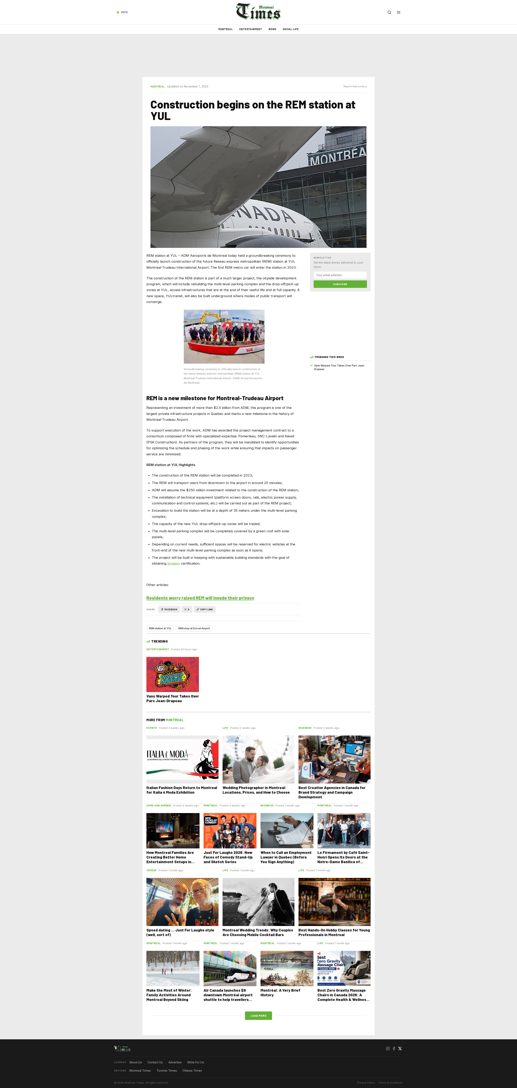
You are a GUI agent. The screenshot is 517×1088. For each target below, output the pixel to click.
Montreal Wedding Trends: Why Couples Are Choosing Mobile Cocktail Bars (258, 932)
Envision (173, 563)
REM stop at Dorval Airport (194, 628)
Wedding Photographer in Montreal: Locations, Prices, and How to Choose (256, 789)
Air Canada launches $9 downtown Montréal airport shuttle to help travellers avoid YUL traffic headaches (229, 997)
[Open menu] (398, 12)
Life (225, 727)
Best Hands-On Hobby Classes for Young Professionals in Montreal (334, 932)
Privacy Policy (366, 1082)
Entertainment (250, 29)
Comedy (151, 870)
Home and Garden (158, 805)
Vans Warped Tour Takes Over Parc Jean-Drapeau (339, 367)
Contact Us (155, 1062)
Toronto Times (167, 1070)
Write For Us (195, 1062)
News (272, 29)
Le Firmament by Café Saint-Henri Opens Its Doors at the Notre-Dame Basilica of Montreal (343, 859)
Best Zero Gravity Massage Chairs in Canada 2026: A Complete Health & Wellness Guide (342, 997)
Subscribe (340, 284)
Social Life (291, 29)
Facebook (170, 609)
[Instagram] (388, 1049)
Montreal (225, 29)
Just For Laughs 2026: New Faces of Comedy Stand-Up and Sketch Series (228, 857)
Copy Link (206, 609)
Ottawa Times (192, 1070)
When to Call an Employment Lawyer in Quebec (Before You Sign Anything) (286, 857)
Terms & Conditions (391, 1082)
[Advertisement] (258, 55)
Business (304, 727)
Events (151, 727)
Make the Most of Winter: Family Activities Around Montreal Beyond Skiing (169, 995)
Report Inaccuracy (355, 86)
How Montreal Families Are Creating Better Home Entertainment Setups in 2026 (170, 859)
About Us (135, 1062)
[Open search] (389, 12)
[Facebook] (394, 1049)
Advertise (175, 1062)
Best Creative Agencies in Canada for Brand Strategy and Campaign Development (332, 792)
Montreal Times (140, 1070)
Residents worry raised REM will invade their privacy (200, 597)
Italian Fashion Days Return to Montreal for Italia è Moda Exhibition (181, 789)
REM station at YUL (160, 628)
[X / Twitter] (400, 1049)
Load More (259, 1015)
